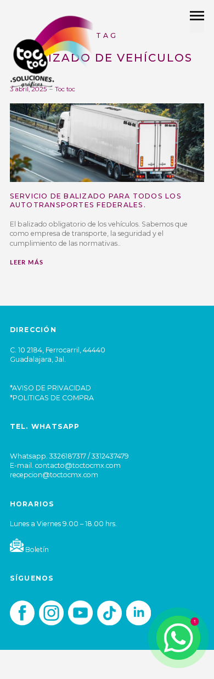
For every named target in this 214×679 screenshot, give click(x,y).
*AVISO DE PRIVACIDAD (50, 388)
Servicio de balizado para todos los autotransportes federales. (96, 200)
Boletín (36, 549)
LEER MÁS (26, 263)
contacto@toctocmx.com (78, 465)
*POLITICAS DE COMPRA (52, 398)
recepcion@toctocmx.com (54, 475)
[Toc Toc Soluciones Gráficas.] (52, 51)
